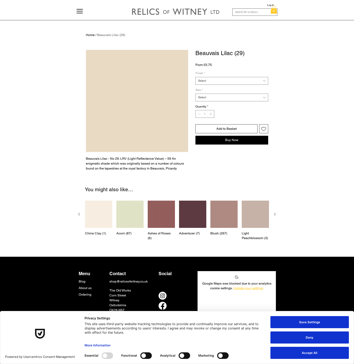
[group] (177, 220)
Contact (117, 273)
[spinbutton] (205, 114)
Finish (200, 73)
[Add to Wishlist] (263, 128)
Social (165, 273)
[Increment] (211, 114)
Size (199, 90)
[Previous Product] (79, 214)
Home (90, 35)
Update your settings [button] (248, 288)
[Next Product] (274, 214)
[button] (80, 11)
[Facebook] (163, 306)
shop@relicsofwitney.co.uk (128, 281)
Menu (84, 273)
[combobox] (231, 81)
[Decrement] (198, 114)
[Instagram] (163, 296)
